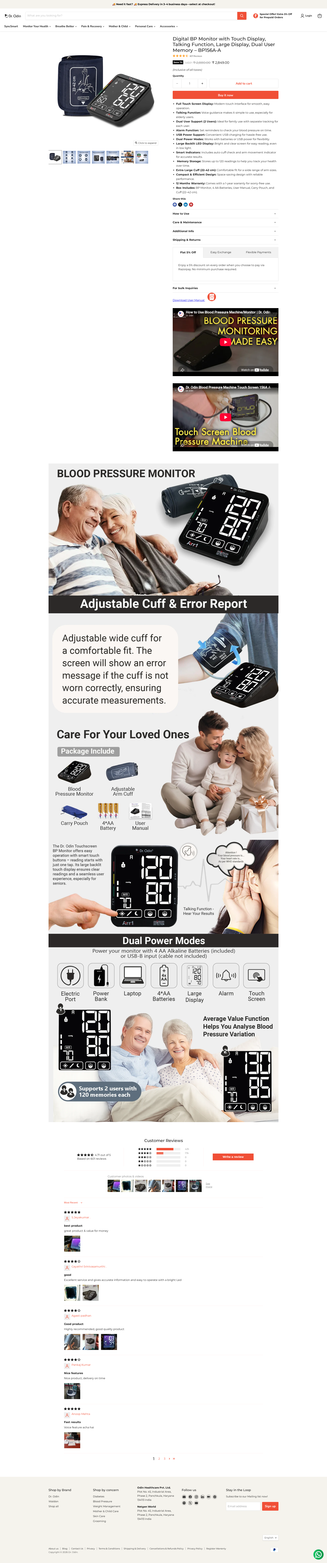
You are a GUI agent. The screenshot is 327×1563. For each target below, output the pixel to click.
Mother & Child (119, 26)
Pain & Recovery (91, 26)
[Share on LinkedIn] (186, 205)
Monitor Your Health (36, 26)
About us (53, 1548)
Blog (64, 1548)
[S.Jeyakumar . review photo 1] (72, 1244)
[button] (145, 1149)
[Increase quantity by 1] (202, 83)
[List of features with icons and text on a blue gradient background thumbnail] (69, 157)
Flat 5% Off (188, 252)
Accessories (168, 26)
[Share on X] (180, 205)
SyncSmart (11, 26)
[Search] (241, 16)
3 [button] (164, 1458)
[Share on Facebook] (175, 205)
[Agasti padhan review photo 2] (90, 1342)
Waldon (53, 1501)
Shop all (54, 1506)
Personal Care (144, 26)
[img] (72, 1212)
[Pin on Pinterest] (191, 205)
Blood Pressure (102, 1501)
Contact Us (77, 1548)
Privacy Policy (195, 1548)
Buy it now (225, 95)
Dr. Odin (54, 1496)
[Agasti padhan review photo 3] (109, 1342)
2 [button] (159, 1458)
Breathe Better (65, 26)
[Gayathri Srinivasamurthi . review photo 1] (72, 1293)
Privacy (91, 1548)
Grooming (99, 1521)
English (268, 1537)
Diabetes (98, 1496)
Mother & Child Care (106, 1511)
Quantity (178, 75)
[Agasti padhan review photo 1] (72, 1342)
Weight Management (106, 1506)
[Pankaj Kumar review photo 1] (72, 1391)
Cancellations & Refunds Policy (167, 1548)
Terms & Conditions (109, 1548)
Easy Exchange (221, 252)
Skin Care (99, 1516)
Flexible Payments (258, 252)
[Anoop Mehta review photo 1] (72, 1440)
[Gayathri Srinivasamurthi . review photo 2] (90, 1293)
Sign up (270, 1506)
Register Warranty (216, 1548)
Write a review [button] (233, 1156)
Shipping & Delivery (135, 1548)
